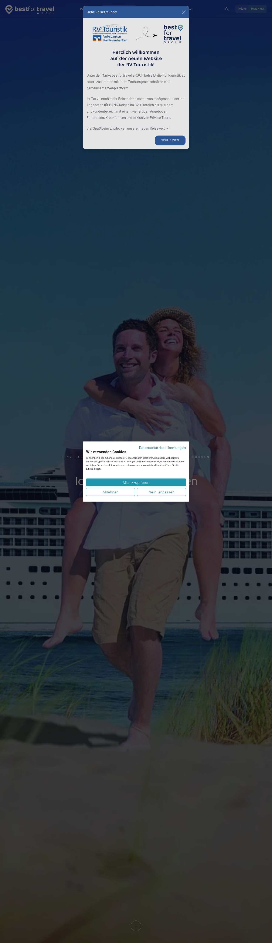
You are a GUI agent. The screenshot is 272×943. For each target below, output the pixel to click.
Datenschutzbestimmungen (162, 447)
